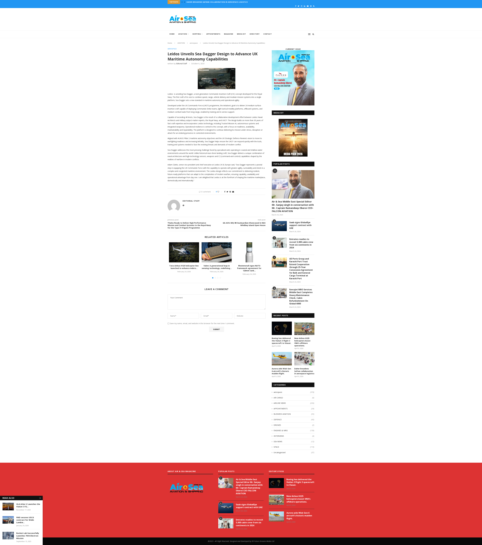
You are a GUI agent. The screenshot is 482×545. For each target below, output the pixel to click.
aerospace (194, 43)
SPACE (294, 447)
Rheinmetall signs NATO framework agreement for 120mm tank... (249, 268)
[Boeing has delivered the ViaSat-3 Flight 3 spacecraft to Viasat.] (282, 328)
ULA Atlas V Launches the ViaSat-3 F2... (28, 505)
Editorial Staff (181, 63)
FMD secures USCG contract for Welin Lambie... (25, 520)
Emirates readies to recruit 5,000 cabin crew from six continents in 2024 (301, 243)
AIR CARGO (294, 397)
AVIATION (182, 34)
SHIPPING (196, 34)
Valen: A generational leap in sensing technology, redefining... (217, 267)
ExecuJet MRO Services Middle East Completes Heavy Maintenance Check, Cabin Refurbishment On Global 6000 (301, 296)
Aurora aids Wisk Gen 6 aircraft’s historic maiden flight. (281, 371)
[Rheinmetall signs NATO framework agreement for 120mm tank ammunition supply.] (249, 252)
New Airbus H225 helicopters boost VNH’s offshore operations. (302, 342)
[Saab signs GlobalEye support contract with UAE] (279, 226)
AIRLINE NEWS (294, 403)
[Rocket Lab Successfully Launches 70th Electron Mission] (8, 535)
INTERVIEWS (294, 436)
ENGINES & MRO (294, 430)
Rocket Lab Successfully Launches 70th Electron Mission (27, 535)
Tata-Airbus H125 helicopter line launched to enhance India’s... (184, 267)
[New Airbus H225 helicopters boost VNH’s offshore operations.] (304, 328)
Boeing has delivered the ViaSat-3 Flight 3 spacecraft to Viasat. (281, 340)
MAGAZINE (228, 34)
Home (172, 34)
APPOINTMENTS (213, 34)
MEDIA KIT (241, 34)
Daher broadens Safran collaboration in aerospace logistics (217, 2)
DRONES (294, 425)
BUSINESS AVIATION (294, 414)
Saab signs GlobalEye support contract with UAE (300, 225)
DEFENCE (294, 419)
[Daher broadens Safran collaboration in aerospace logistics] (304, 358)
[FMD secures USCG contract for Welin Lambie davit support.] (8, 520)
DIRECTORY (255, 34)
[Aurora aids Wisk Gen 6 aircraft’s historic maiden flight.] (282, 358)
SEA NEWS (294, 441)
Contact (267, 34)
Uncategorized (294, 452)
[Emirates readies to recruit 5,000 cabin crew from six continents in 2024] (279, 243)
